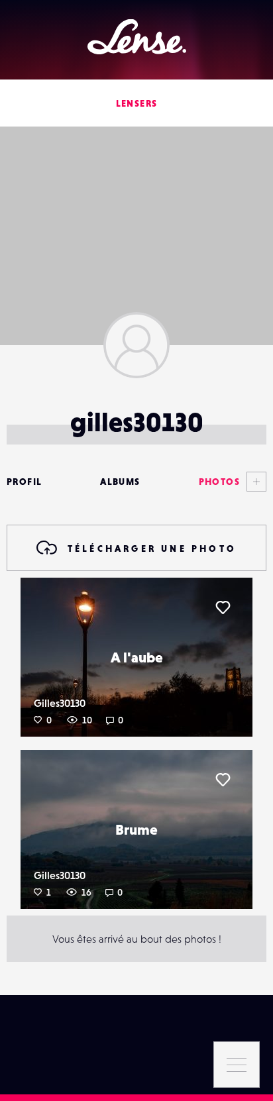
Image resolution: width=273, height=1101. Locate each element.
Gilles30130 (59, 703)
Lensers (137, 103)
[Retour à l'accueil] (136, 36)
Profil (24, 481)
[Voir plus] (253, 481)
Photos (219, 481)
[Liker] (222, 607)
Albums (120, 481)
